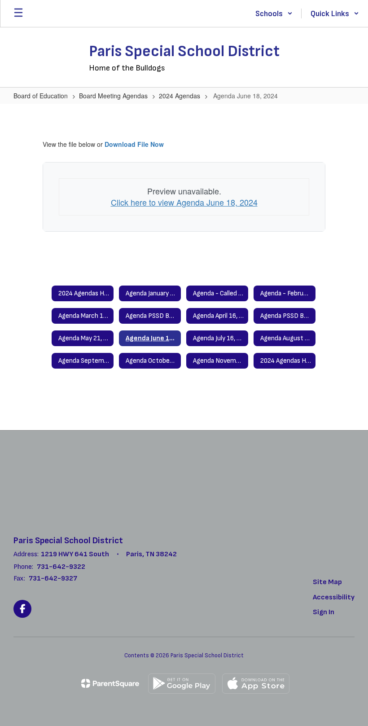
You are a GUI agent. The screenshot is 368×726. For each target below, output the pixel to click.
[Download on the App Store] (255, 683)
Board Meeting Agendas (113, 95)
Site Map (327, 582)
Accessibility (334, 597)
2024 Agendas (179, 95)
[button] (274, 13)
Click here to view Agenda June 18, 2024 (184, 202)
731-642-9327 (53, 578)
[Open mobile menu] (18, 13)
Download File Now (134, 144)
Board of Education (40, 95)
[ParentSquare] (110, 683)
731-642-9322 (61, 567)
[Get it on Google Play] (181, 683)
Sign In (323, 612)
